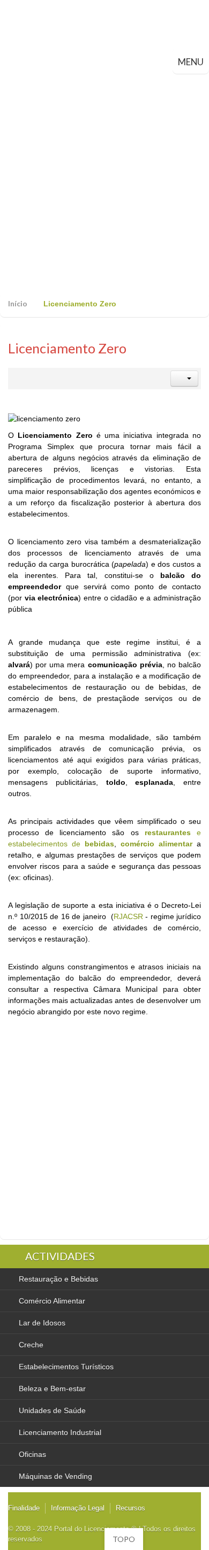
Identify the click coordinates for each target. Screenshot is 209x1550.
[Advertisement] (104, 183)
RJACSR (128, 916)
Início (17, 303)
